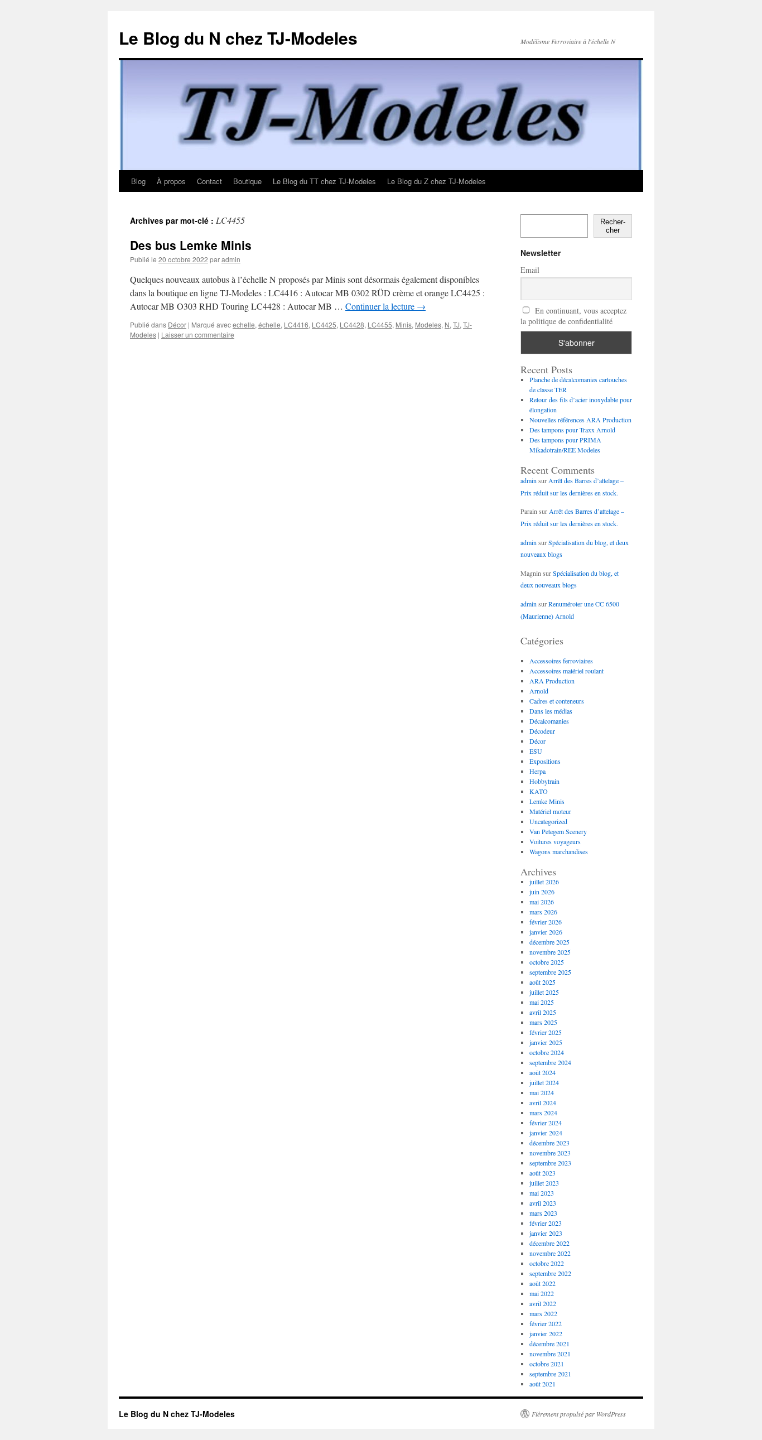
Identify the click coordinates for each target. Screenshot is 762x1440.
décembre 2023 (549, 1142)
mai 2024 (541, 1092)
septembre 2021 (550, 1373)
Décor (177, 324)
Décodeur (542, 730)
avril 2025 (542, 1012)
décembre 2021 (549, 1343)
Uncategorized (548, 821)
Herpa (537, 771)
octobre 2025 (546, 961)
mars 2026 (543, 911)
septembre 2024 (550, 1062)
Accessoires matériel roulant (566, 670)
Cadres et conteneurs (556, 700)
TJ (456, 324)
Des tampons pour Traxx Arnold (572, 429)
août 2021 (542, 1383)
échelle (269, 324)
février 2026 (545, 921)
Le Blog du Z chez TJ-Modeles (436, 181)
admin (230, 259)
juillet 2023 (544, 1182)
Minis (404, 324)
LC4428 (352, 324)
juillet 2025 (544, 992)
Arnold (538, 690)
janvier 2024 (545, 1132)
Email (529, 269)
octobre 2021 (546, 1363)
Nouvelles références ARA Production (580, 419)
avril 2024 (542, 1102)
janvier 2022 (545, 1333)
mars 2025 (543, 1022)
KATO (538, 791)
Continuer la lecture (385, 306)
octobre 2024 (546, 1052)
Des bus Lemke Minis (191, 245)
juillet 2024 (544, 1082)
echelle (244, 324)
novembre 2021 (550, 1353)
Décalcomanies (549, 720)
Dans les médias (550, 710)
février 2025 (545, 1032)
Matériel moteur (550, 811)
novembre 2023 (550, 1152)
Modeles (428, 324)
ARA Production (552, 680)
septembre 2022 (550, 1273)
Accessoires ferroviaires (561, 660)
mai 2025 (541, 1002)
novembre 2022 (550, 1253)
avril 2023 (542, 1202)
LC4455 (380, 324)
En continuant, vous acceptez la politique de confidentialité (573, 315)
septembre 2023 (550, 1162)
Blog (138, 181)
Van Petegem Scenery (558, 831)
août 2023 (542, 1172)
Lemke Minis (547, 801)
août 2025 (542, 981)
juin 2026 (541, 891)
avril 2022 (542, 1303)
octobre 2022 (546, 1263)
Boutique (247, 181)
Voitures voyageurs (555, 841)
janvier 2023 (545, 1233)
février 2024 (545, 1122)
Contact (209, 181)
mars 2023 (543, 1212)
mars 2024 (543, 1112)
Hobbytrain (544, 781)
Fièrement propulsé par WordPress (579, 1413)
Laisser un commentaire (197, 334)
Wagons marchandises (558, 851)
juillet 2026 (544, 881)
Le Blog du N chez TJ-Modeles (238, 38)
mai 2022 (541, 1293)
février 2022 (545, 1323)
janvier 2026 (545, 931)
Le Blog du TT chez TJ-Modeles (324, 181)
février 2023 (545, 1223)
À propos (171, 181)
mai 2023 (541, 1192)
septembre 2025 (550, 971)
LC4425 (324, 324)
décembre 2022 (549, 1243)
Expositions (545, 761)
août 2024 (542, 1072)
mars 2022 (543, 1313)
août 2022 (542, 1283)
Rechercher (612, 226)
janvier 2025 (545, 1042)
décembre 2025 (549, 941)
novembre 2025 (550, 951)
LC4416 (296, 324)
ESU (535, 751)
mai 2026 (541, 901)
